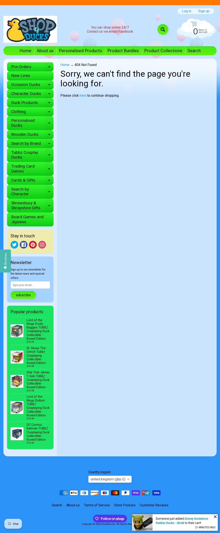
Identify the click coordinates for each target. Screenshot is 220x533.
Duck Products (32, 103)
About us (45, 50)
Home (25, 50)
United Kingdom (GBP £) (108, 479)
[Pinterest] (33, 245)
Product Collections (163, 50)
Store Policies (125, 505)
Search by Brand (32, 144)
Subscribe (23, 295)
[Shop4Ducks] (30, 29)
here (83, 95)
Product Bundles (123, 50)
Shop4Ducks (108, 524)
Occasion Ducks (32, 85)
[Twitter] (14, 245)
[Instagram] (42, 245)
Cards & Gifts (32, 181)
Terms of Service (97, 505)
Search (194, 50)
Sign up (203, 11)
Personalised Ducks (32, 123)
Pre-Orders (32, 67)
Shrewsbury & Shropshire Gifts (32, 205)
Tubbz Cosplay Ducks (32, 155)
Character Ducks (32, 94)
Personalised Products (80, 50)
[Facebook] (24, 245)
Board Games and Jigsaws (27, 219)
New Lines (20, 75)
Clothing (32, 112)
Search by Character (32, 192)
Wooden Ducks (32, 135)
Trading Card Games (32, 169)
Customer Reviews (154, 505)
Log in (186, 11)
